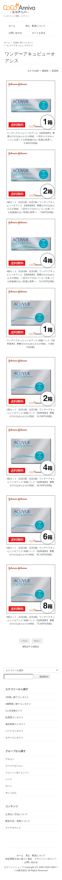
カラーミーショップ (14, 867)
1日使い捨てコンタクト (23, 43)
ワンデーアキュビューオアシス (19, 45)
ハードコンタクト (14, 731)
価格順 (45, 70)
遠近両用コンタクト (15, 724)
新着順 (55, 70)
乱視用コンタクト (14, 717)
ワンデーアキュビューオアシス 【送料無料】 (29, 133)
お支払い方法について (16, 814)
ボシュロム (11, 792)
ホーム (12, 26)
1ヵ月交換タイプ (13, 710)
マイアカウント (13, 827)
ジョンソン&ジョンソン (17, 772)
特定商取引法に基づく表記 (18, 859)
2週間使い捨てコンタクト (18, 704)
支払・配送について (35, 26)
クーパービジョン (14, 766)
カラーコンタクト (14, 737)
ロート (8, 786)
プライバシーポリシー (45, 859)
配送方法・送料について (17, 821)
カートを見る (38, 33)
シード (8, 779)
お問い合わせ (15, 33)
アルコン (9, 759)
